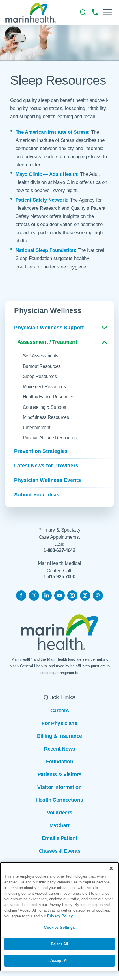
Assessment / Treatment (47, 342)
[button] (107, 12)
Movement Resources (44, 386)
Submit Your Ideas (37, 495)
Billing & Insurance (59, 736)
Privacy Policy (60, 916)
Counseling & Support (44, 407)
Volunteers (59, 813)
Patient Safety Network (41, 200)
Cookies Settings (59, 927)
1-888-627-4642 (59, 550)
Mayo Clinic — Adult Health (46, 174)
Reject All (59, 944)
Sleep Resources (40, 376)
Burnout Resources (42, 366)
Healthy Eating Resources (48, 396)
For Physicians (59, 723)
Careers (59, 710)
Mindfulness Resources (46, 417)
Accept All (59, 960)
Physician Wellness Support (49, 327)
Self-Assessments (40, 355)
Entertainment (36, 427)
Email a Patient (59, 838)
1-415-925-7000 (59, 576)
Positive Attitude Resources (50, 437)
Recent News (59, 749)
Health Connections (59, 800)
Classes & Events (59, 851)
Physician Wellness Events (47, 480)
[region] (59, 916)
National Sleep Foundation (45, 250)
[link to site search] (83, 12)
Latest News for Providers (46, 466)
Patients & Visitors (59, 774)
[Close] (111, 868)
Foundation (59, 761)
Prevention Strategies (41, 451)
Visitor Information (59, 787)
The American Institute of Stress (52, 132)
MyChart (59, 825)
